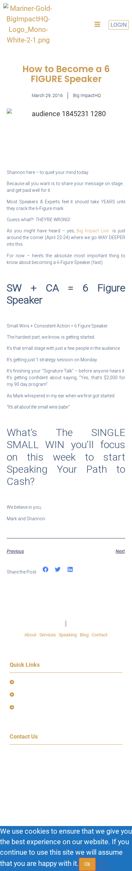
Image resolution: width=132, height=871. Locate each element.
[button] (97, 24)
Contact (100, 634)
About (30, 634)
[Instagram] (53, 784)
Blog (84, 634)
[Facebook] (18, 784)
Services (47, 634)
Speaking (68, 634)
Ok (87, 864)
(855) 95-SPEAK (30, 772)
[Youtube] (35, 784)
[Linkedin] (70, 784)
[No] (101, 866)
